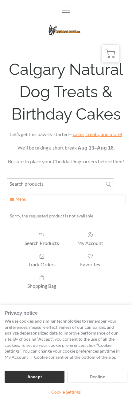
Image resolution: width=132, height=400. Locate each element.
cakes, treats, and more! (97, 134)
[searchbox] (60, 183)
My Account (90, 243)
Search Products (42, 243)
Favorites (90, 264)
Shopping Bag (41, 286)
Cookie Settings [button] (66, 391)
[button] (110, 53)
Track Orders (42, 264)
